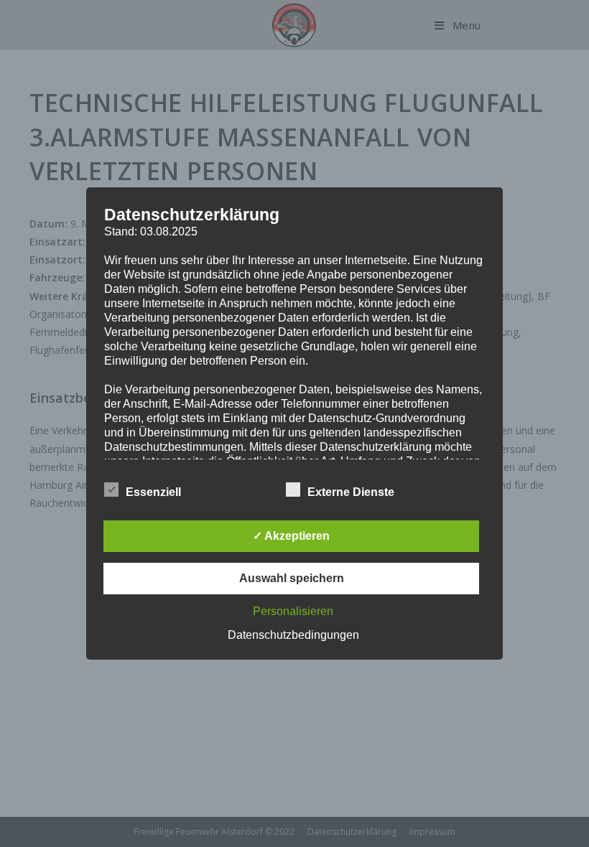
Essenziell (153, 492)
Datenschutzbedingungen (293, 635)
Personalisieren (293, 611)
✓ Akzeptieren (291, 536)
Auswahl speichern (291, 578)
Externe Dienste (350, 492)
